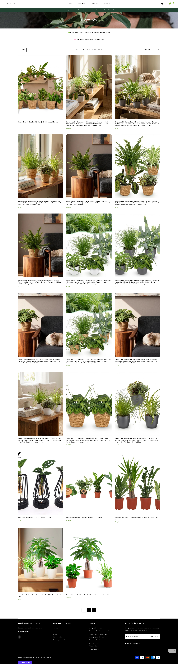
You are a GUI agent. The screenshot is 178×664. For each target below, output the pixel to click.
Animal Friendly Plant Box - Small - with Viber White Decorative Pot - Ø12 (40, 595)
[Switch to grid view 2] (80, 49)
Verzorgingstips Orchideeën (97, 637)
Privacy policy (93, 646)
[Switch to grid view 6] (99, 49)
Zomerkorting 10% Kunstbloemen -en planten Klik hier (90, 10)
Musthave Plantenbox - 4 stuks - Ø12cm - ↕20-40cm (84, 517)
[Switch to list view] (77, 49)
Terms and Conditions (96, 640)
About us (56, 631)
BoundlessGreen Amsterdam (12, 4)
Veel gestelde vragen (95, 628)
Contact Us (56, 628)
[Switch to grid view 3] (84, 49)
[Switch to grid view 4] (88, 49)
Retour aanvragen (94, 649)
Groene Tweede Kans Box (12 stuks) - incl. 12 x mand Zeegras (38, 122)
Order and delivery (94, 643)
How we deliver (57, 637)
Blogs (55, 634)
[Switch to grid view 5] (94, 49)
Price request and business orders (63, 640)
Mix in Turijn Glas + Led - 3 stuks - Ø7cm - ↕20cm (34, 517)
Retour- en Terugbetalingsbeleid (99, 631)
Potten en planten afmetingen (98, 634)
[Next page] (94, 610)
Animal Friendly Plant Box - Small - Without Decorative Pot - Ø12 (87, 595)
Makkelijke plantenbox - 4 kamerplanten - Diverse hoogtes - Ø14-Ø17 (136, 518)
